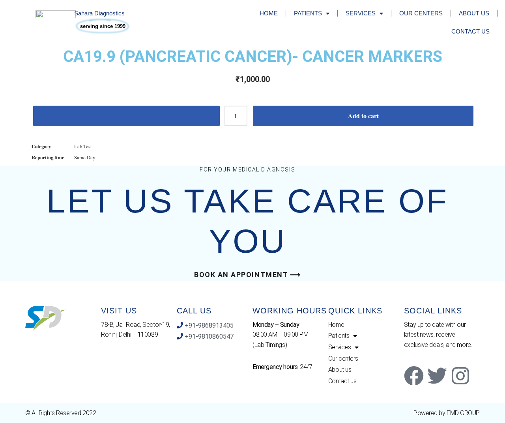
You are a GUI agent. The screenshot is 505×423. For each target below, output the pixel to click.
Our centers (421, 13)
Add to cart (363, 115)
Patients (308, 13)
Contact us (470, 31)
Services (361, 13)
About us (474, 13)
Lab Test (83, 146)
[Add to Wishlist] (126, 116)
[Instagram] (460, 376)
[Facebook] (414, 376)
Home (269, 13)
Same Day (84, 157)
